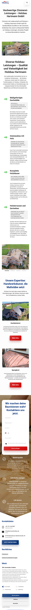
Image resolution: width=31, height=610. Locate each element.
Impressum (5, 554)
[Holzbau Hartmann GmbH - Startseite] (5, 2)
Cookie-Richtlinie (6, 607)
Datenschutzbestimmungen (9, 557)
